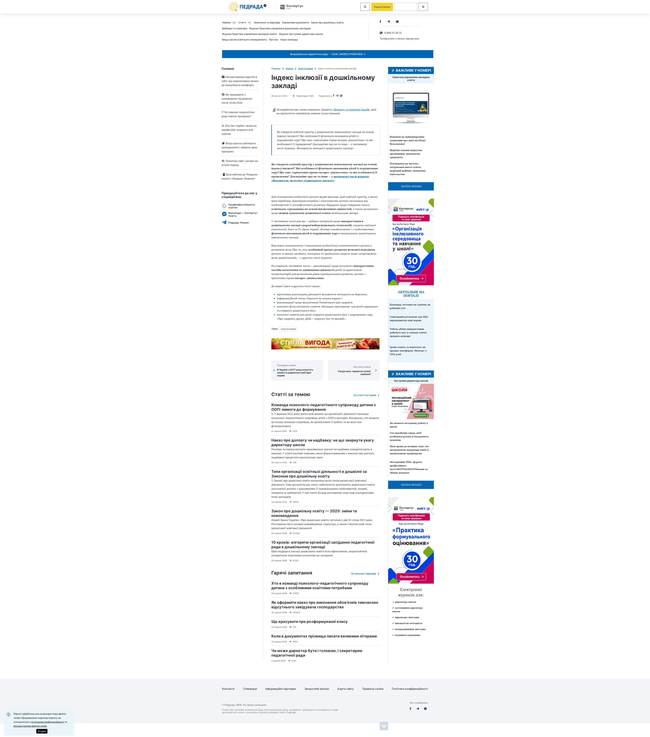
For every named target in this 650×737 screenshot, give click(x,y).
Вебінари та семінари (234, 28)
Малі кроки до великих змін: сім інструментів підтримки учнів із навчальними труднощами (409, 450)
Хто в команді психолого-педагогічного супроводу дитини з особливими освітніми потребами (319, 585)
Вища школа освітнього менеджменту (244, 39)
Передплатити (382, 6)
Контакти (228, 688)
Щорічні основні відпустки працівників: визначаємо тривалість (406, 153)
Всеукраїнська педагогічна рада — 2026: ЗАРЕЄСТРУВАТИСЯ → (327, 54)
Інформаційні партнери (280, 688)
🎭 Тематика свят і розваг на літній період (240, 163)
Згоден (42, 731)
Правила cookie (372, 688)
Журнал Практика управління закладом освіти (249, 34)
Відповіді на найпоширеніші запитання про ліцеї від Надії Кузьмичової (407, 140)
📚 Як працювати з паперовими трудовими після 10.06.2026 (237, 98)
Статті (244, 22)
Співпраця (250, 688)
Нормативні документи (295, 22)
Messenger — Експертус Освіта (242, 214)
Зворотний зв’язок (317, 688)
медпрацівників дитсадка (410, 629)
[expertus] (290, 7)
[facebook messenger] (397, 22)
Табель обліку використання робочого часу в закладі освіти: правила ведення (408, 332)
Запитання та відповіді (267, 22)
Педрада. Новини (238, 222)
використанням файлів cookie (30, 726)
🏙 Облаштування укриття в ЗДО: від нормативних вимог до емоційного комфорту (240, 81)
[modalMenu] (423, 7)
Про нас (273, 39)
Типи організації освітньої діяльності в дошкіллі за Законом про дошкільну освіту (319, 473)
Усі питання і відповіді (363, 573)
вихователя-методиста (408, 623)
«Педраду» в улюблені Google (351, 109)
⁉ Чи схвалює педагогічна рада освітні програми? (238, 114)
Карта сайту (346, 688)
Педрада (276, 68)
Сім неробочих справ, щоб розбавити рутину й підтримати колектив (409, 436)
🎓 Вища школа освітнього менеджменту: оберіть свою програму (239, 147)
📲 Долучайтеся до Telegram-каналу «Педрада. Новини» (240, 176)
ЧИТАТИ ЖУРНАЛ (411, 186)
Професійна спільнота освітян (241, 206)
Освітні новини (305, 68)
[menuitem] (230, 22)
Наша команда (289, 39)
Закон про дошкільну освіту (327, 22)
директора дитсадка (407, 617)
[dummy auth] (405, 7)
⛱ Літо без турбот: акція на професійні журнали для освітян (239, 130)
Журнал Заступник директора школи (301, 34)
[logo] (247, 7)
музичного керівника (407, 635)
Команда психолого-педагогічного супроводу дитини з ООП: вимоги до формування (323, 407)
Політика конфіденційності (410, 688)
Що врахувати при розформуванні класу (309, 621)
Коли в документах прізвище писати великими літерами (324, 636)
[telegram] (388, 22)
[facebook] (380, 22)
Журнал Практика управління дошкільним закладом (280, 28)
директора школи (405, 601)
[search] (365, 7)
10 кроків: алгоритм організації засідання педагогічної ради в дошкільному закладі (322, 544)
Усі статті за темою (364, 395)
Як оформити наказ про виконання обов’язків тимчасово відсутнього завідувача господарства (324, 604)
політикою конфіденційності (47, 721)
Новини (228, 22)
